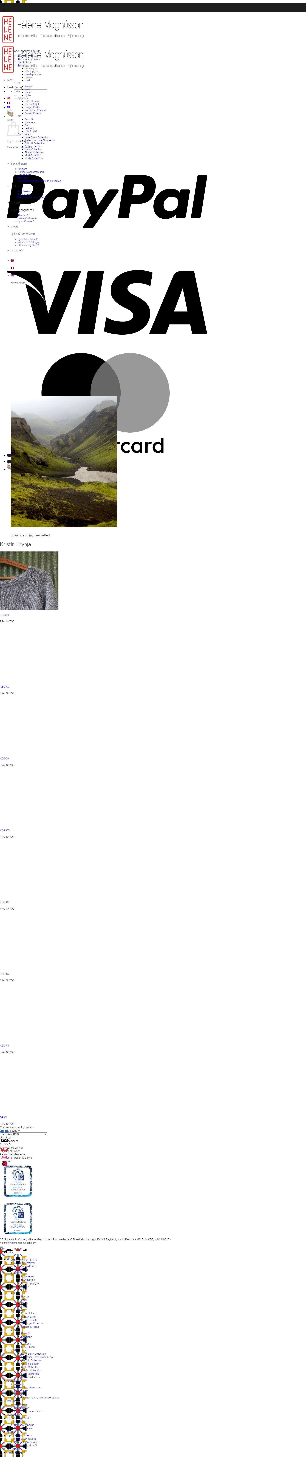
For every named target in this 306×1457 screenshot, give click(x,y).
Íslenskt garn (19, 163)
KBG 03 (5, 902)
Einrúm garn (24, 174)
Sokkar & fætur (33, 113)
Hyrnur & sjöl (32, 104)
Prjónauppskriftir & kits (26, 51)
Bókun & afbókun (27, 218)
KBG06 (4, 758)
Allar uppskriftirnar (28, 56)
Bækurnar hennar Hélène (32, 197)
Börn (27, 125)
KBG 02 (5, 974)
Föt (19, 83)
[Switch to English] (8, 98)
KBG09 (4, 615)
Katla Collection (33, 149)
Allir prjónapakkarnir (29, 59)
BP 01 (3, 1117)
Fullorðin (29, 119)
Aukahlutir (17, 202)
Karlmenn (30, 122)
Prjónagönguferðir (22, 210)
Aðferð (21, 65)
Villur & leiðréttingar (29, 242)
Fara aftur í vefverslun (20, 147)
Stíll (20, 116)
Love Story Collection (37, 137)
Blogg (14, 226)
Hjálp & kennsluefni (23, 234)
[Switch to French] (8, 103)
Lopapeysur (31, 68)
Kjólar (28, 95)
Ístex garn (23, 177)
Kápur (28, 92)
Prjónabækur (25, 194)
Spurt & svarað (26, 221)
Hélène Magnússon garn (31, 171)
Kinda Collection (34, 158)
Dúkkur (28, 77)
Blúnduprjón (31, 71)
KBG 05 (5, 830)
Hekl (27, 80)
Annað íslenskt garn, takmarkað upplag (39, 180)
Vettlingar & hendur (35, 110)
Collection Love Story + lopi (40, 140)
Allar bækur (24, 191)
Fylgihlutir (23, 98)
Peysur (28, 86)
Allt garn (22, 168)
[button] (10, 80)
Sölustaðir (17, 250)
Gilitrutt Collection (35, 143)
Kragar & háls (32, 107)
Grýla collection (33, 146)
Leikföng (30, 128)
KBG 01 (4, 1045)
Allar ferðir (23, 215)
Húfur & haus (32, 101)
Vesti (27, 89)
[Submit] (15, 95)
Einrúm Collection (34, 152)
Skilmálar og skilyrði (28, 245)
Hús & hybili (31, 131)
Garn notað (24, 134)
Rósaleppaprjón (33, 74)
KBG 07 (5, 686)
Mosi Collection (33, 155)
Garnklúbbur (24, 62)
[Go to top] (1, 1247)
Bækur (15, 186)
